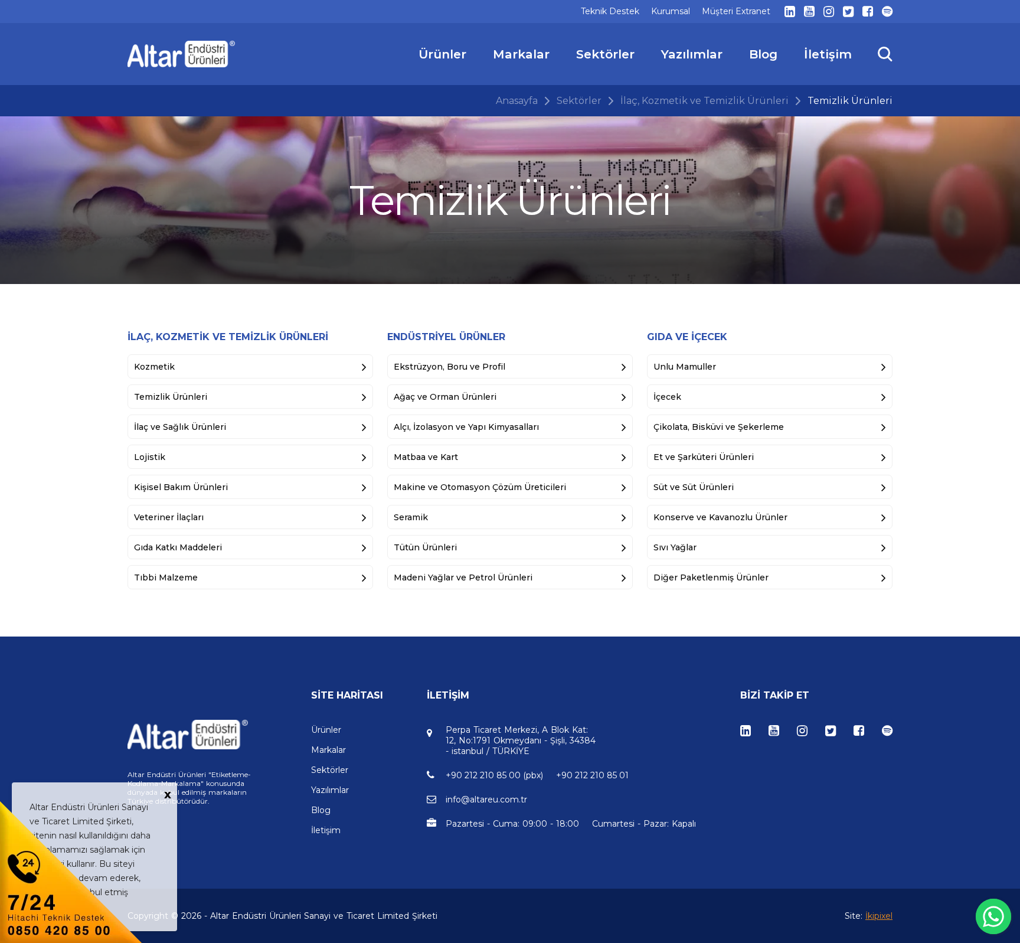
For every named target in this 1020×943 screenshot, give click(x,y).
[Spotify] (887, 11)
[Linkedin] (789, 11)
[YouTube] (809, 11)
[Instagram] (828, 11)
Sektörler (579, 100)
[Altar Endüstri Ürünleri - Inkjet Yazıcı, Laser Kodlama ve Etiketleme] (182, 54)
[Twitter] (848, 11)
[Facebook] (867, 11)
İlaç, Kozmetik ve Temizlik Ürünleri (704, 100)
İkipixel (878, 916)
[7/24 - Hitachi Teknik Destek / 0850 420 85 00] (71, 871)
